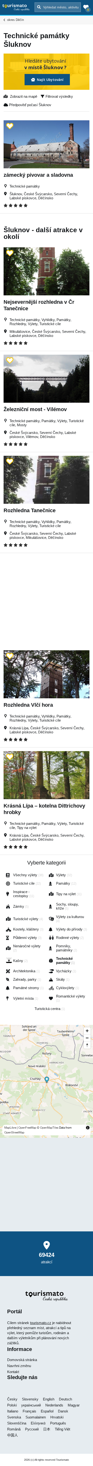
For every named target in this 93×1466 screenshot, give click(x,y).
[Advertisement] (46, 600)
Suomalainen (36, 1417)
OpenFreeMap (27, 1127)
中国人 (12, 1435)
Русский (32, 1429)
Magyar (74, 1405)
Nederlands (54, 1405)
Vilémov (32, 437)
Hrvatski (56, 1417)
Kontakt (13, 1372)
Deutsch (65, 1399)
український (31, 1405)
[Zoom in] (87, 1030)
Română (14, 1429)
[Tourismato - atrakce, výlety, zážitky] (16, 7)
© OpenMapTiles (47, 1127)
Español (47, 1411)
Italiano (12, 1411)
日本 (46, 1429)
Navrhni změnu (19, 1366)
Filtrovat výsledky (59, 96)
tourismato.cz (40, 1323)
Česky (12, 1399)
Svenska (14, 1417)
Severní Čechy (65, 194)
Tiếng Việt (62, 1429)
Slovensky (30, 1399)
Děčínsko (45, 198)
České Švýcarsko (38, 194)
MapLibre (10, 1127)
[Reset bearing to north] (87, 1045)
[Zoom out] (87, 1037)
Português (58, 1423)
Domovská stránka (22, 1360)
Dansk (63, 1411)
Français (29, 1411)
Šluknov (16, 194)
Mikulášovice (20, 331)
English (48, 1399)
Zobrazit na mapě (23, 96)
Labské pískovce (23, 198)
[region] (46, 1081)
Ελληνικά (38, 1423)
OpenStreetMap (14, 1132)
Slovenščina (16, 1423)
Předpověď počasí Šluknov (29, 105)
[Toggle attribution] (88, 1128)
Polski (12, 1405)
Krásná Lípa (19, 728)
